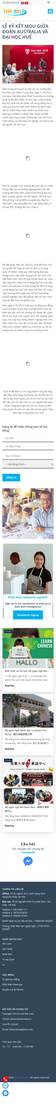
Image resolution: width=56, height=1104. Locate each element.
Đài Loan (7, 943)
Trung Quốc (8, 959)
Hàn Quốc (7, 948)
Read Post (9, 685)
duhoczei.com (21, 1077)
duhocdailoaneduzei (20, 1018)
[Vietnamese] (27, 2)
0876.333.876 (12, 2)
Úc (3, 964)
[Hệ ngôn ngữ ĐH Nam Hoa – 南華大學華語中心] (28, 780)
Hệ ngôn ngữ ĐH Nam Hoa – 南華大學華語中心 (27, 809)
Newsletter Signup (28, 614)
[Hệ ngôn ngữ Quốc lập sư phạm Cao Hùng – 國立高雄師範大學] (28, 711)
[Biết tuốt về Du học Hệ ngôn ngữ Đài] (28, 648)
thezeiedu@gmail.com (21, 1029)
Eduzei (14, 1024)
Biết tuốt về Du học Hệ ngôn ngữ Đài (26, 670)
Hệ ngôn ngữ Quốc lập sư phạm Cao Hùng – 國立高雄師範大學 (25, 732)
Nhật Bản (7, 954)
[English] (23, 2)
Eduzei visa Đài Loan (24, 1013)
